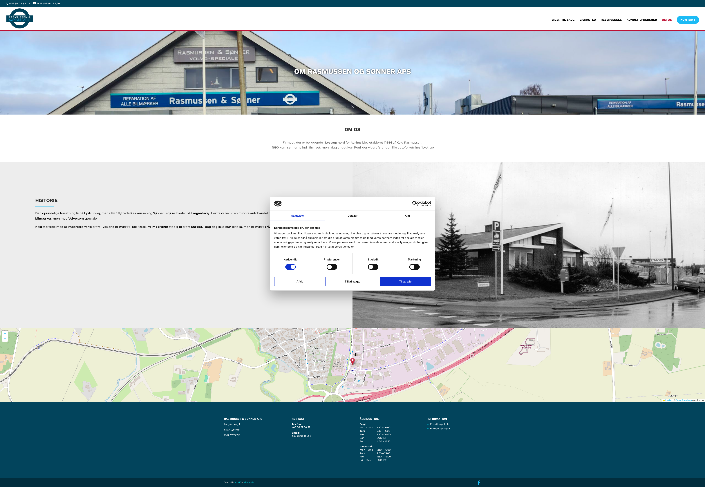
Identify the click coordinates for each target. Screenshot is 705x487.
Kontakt (687, 19)
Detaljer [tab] (353, 215)
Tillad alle (405, 281)
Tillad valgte (352, 281)
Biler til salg (563, 20)
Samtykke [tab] (297, 215)
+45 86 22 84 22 (20, 3)
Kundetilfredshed (642, 20)
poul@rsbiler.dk (301, 435)
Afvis (300, 281)
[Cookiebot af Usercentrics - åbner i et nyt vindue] (415, 203)
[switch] (332, 267)
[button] (352, 361)
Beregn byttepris (440, 428)
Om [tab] (407, 215)
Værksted (588, 20)
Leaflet (668, 400)
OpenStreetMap (684, 400)
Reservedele (611, 20)
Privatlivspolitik (439, 424)
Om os (667, 20)
